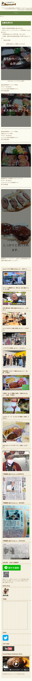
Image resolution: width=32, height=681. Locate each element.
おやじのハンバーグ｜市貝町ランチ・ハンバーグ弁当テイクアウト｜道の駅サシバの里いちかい (12, 4)
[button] (16, 664)
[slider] (15, 669)
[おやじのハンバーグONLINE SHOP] (6, 595)
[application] (16, 663)
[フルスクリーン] (28, 670)
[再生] (5, 670)
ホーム (2, 16)
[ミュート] (25, 670)
